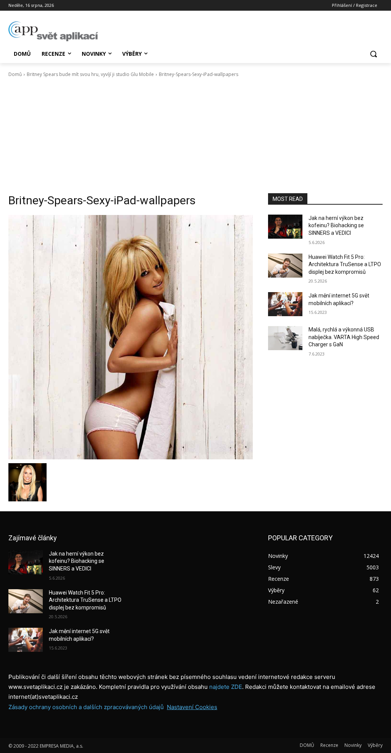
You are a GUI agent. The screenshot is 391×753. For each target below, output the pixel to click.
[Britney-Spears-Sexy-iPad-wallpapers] (130, 337)
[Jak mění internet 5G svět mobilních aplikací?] (285, 304)
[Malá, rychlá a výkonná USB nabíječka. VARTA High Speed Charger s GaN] (285, 338)
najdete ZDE (225, 686)
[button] (373, 54)
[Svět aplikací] (53, 31)
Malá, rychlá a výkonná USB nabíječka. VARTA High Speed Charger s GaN (344, 336)
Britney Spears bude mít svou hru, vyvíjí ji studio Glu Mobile (90, 74)
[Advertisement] (195, 135)
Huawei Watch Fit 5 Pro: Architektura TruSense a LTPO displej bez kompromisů (345, 264)
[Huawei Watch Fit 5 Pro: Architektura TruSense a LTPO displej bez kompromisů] (285, 266)
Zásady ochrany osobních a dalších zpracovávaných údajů (86, 707)
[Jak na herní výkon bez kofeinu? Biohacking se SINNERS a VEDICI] (285, 227)
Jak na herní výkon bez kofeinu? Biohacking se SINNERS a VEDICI (336, 225)
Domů (15, 74)
